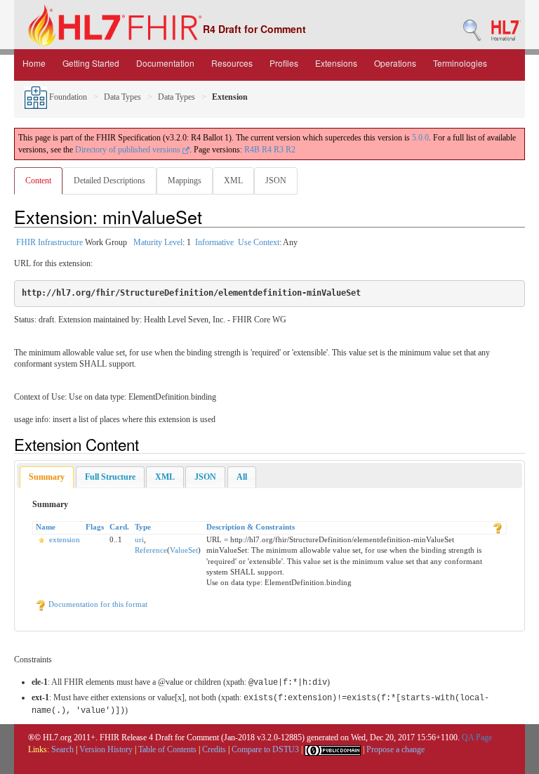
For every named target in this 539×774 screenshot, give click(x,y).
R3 (279, 150)
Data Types (122, 97)
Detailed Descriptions (109, 180)
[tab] (47, 477)
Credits (214, 749)
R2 (290, 150)
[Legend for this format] (497, 527)
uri (139, 539)
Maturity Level (157, 242)
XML (233, 180)
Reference (151, 550)
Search (62, 749)
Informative (214, 242)
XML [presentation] (165, 477)
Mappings (184, 180)
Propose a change (395, 749)
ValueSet (184, 550)
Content (38, 180)
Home (34, 63)
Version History (106, 749)
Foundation (67, 97)
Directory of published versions (128, 150)
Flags (95, 527)
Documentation (165, 63)
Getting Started (90, 63)
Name (45, 527)
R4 (267, 150)
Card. (119, 527)
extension (64, 539)
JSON (275, 180)
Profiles (284, 63)
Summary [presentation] (47, 477)
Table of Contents (167, 749)
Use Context (258, 242)
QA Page (477, 737)
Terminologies (460, 63)
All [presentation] (242, 477)
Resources (232, 63)
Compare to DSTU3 (265, 749)
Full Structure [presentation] (110, 477)
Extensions (336, 63)
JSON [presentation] (205, 477)
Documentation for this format (96, 604)
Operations (395, 63)
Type (143, 527)
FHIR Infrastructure (49, 242)
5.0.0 (420, 138)
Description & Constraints (250, 527)
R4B (252, 150)
